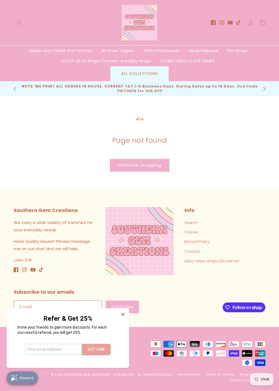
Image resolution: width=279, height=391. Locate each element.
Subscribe (122, 307)
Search (191, 222)
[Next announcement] (264, 89)
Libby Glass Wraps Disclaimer (211, 261)
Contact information (248, 380)
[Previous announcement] (15, 89)
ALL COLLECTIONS (139, 73)
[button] (20, 23)
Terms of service (220, 374)
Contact (192, 251)
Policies (191, 232)
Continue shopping (139, 165)
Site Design (124, 374)
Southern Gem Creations (87, 374)
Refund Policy (197, 241)
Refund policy (189, 374)
